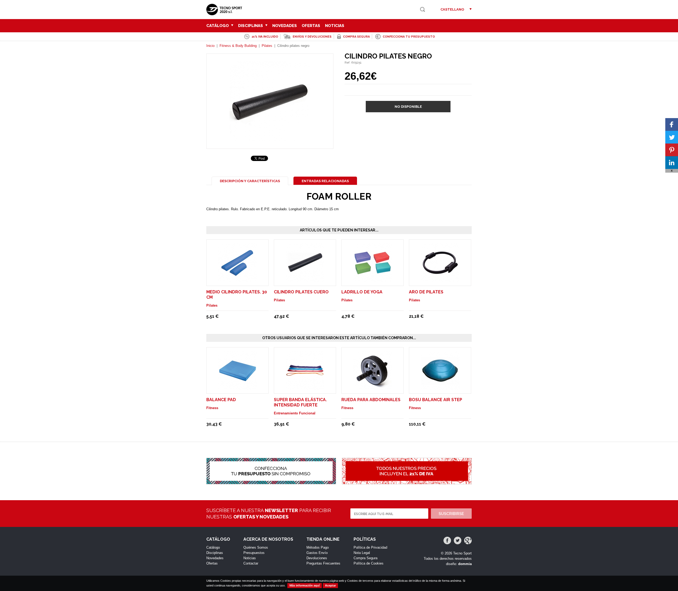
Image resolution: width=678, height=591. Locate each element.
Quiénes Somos (255, 547)
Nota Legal (362, 553)
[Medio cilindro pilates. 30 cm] (237, 279)
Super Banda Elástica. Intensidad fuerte (300, 402)
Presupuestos (254, 553)
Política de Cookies (368, 563)
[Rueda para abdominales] (372, 387)
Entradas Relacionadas (325, 181)
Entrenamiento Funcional (294, 413)
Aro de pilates (426, 291)
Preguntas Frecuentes (323, 563)
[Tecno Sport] (225, 13)
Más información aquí (304, 585)
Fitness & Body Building (238, 46)
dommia (465, 564)
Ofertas (311, 25)
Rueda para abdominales (370, 399)
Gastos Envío (317, 553)
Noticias (334, 25)
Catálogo (218, 25)
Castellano (452, 9)
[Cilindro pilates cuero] (305, 279)
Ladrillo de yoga (361, 291)
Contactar (250, 563)
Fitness (212, 408)
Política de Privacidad (370, 547)
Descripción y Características (250, 181)
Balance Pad (221, 399)
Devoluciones (316, 558)
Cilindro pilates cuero (301, 291)
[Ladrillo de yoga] (372, 279)
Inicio (210, 46)
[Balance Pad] (237, 387)
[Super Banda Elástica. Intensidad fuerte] (305, 387)
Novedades (284, 25)
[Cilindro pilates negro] (270, 139)
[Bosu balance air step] (440, 387)
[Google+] (468, 540)
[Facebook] (447, 540)
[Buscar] (422, 9)
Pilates (267, 46)
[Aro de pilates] (440, 279)
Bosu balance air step (435, 399)
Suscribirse (451, 513)
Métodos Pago (317, 547)
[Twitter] (457, 540)
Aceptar (330, 585)
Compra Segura (365, 558)
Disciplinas (251, 25)
